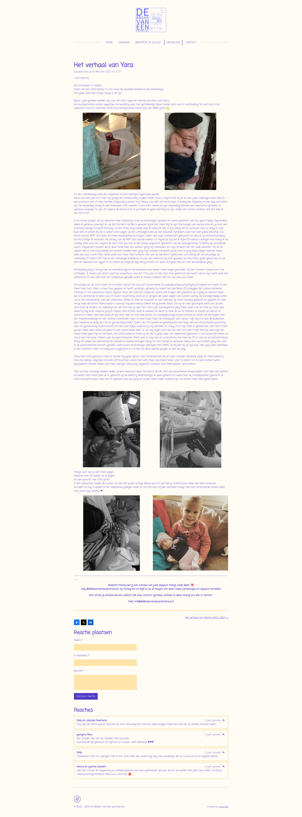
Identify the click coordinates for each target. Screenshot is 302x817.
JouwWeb (223, 806)
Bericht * (79, 671)
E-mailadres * (81, 656)
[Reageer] (223, 720)
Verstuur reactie (85, 696)
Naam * (78, 640)
